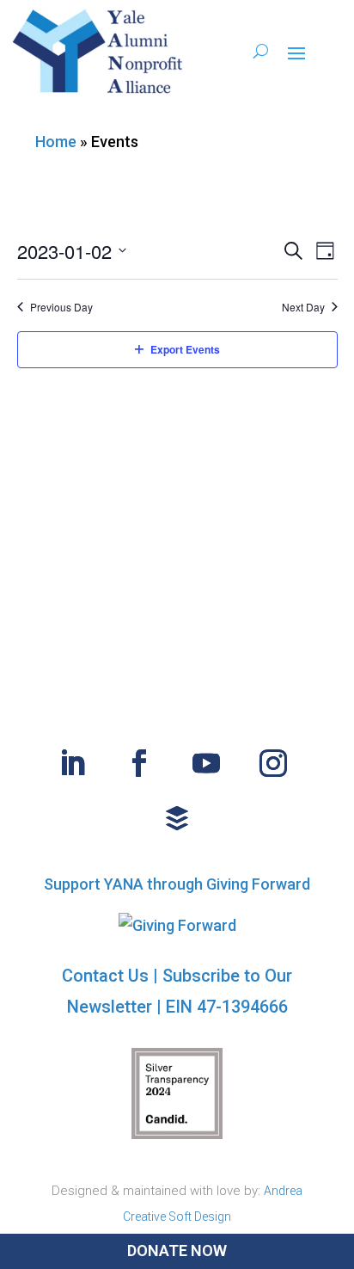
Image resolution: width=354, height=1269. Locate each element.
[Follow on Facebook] (139, 763)
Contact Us (105, 975)
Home (55, 141)
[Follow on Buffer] (177, 818)
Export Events (185, 349)
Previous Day (61, 307)
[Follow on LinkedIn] (72, 763)
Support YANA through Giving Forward (177, 884)
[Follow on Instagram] (273, 763)
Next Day (303, 307)
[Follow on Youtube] (206, 763)
